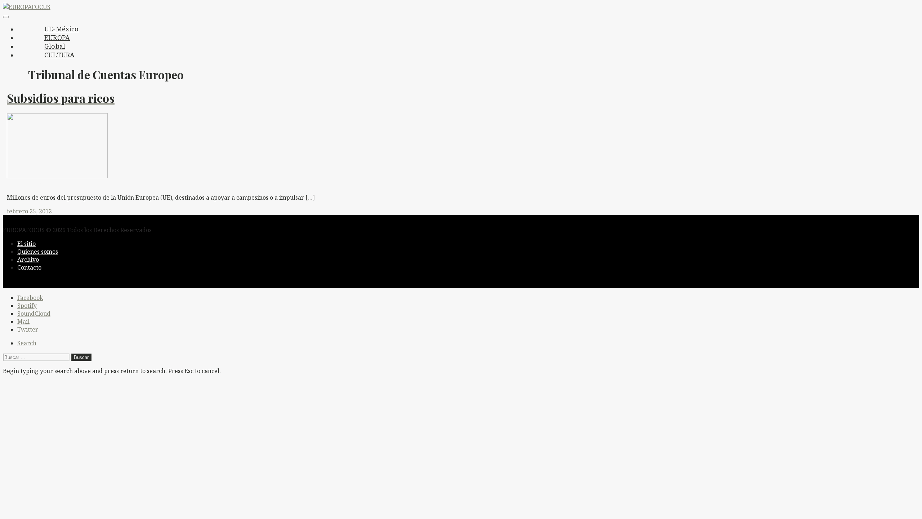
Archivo (28, 259)
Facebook (30, 298)
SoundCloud (33, 314)
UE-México (61, 29)
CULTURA (59, 54)
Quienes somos (37, 252)
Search (26, 343)
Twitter (27, 329)
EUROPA (57, 37)
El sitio (26, 244)
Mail (23, 321)
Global (54, 46)
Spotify (27, 306)
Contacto (29, 267)
